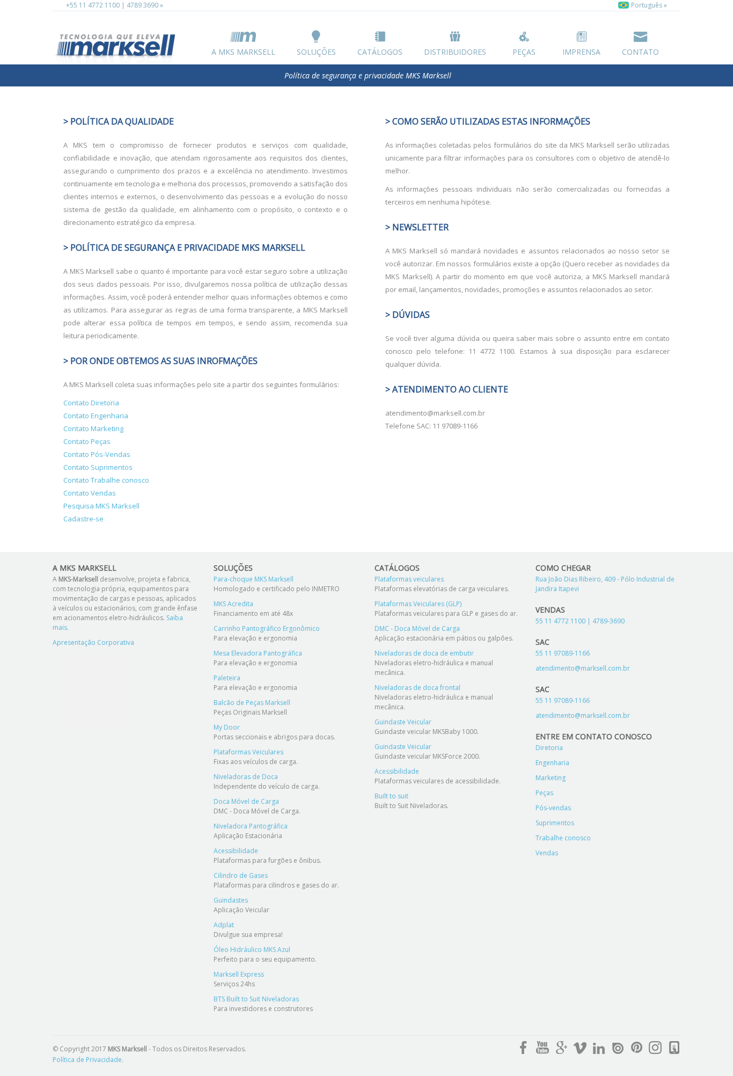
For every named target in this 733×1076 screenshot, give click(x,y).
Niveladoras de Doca (246, 776)
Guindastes (231, 900)
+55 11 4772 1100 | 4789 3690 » (114, 5)
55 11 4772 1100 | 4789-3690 (580, 621)
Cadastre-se (83, 519)
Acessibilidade (236, 850)
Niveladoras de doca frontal (417, 687)
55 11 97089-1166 (563, 653)
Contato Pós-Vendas (96, 454)
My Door (227, 727)
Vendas (547, 852)
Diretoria (549, 747)
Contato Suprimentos (98, 467)
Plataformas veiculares (409, 579)
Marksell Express (239, 974)
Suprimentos (555, 822)
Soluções (316, 52)
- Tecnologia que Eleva (117, 46)
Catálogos (379, 52)
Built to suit (391, 796)
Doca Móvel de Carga (246, 801)
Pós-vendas (553, 807)
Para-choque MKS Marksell (254, 579)
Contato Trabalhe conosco (106, 480)
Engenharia (552, 762)
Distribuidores (455, 52)
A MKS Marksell (243, 52)
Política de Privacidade (87, 1059)
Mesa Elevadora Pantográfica (258, 653)
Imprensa (581, 52)
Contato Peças (87, 441)
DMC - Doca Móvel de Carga (417, 628)
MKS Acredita (233, 603)
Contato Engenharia (95, 415)
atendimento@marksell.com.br (583, 668)
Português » (648, 5)
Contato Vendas (89, 493)
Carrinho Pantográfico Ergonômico (267, 628)
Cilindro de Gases (241, 875)
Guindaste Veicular (403, 721)
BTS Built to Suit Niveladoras (256, 999)
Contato (640, 52)
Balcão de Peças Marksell (252, 702)
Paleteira (227, 677)
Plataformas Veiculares (248, 752)
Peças (524, 52)
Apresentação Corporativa (93, 642)
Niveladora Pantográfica (251, 826)
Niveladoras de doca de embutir (424, 653)
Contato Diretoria (91, 403)
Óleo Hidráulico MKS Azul (252, 949)
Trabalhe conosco (563, 837)
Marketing (551, 777)
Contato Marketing (93, 428)
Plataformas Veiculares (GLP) (418, 603)
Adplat (224, 924)
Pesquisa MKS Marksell (101, 506)
